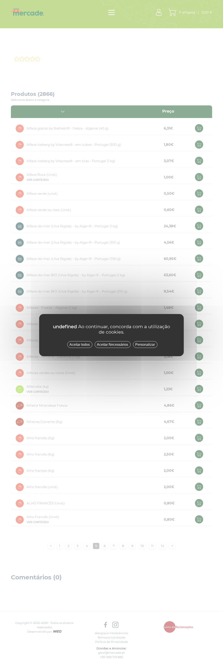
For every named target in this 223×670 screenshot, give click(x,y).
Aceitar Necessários (112, 344)
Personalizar (145, 344)
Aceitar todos (79, 344)
